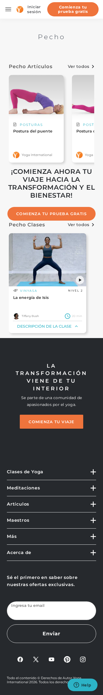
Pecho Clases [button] (27, 225)
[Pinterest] (67, 659)
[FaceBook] (20, 659)
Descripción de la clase (44, 326)
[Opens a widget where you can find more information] (82, 685)
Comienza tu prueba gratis (73, 9)
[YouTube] (51, 659)
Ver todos (79, 66)
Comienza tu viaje (51, 421)
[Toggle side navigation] (8, 9)
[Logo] (19, 9)
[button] (80, 280)
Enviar (51, 634)
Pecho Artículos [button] (30, 67)
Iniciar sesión (34, 9)
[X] (35, 659)
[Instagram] (82, 659)
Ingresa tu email (28, 605)
